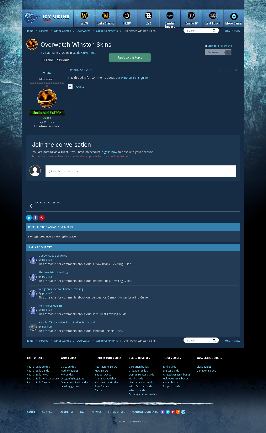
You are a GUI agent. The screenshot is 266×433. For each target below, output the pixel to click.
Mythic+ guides (69, 370)
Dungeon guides (206, 370)
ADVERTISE (66, 412)
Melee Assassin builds (175, 378)
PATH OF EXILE (35, 358)
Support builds (171, 386)
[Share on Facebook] (35, 218)
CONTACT (48, 412)
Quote (80, 86)
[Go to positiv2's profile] (33, 260)
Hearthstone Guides (106, 382)
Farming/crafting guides (143, 394)
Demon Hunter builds (141, 374)
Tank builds (169, 366)
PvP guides (67, 374)
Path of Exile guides (38, 366)
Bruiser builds (171, 370)
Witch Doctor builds (140, 386)
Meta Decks (101, 370)
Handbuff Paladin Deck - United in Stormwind (66, 322)
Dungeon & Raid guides (75, 382)
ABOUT (31, 412)
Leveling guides (70, 386)
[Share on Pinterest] (42, 218)
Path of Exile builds (38, 370)
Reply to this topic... (66, 171)
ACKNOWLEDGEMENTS (145, 412)
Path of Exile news (37, 374)
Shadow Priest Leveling (53, 272)
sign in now (109, 152)
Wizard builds (137, 390)
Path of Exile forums (38, 382)
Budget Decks (103, 374)
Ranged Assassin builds (176, 374)
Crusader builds (138, 370)
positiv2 (47, 260)
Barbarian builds (139, 366)
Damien (47, 326)
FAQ (82, 412)
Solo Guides (102, 386)
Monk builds (136, 378)
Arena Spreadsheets (107, 378)
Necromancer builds (141, 382)
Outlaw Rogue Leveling (52, 255)
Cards (98, 390)
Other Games (64, 31)
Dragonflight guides (72, 378)
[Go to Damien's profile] (33, 327)
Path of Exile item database (43, 378)
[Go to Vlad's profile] (32, 44)
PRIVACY (96, 412)
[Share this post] (235, 70)
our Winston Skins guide (132, 78)
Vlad (47, 53)
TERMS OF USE (116, 412)
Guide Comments (108, 31)
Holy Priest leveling (50, 305)
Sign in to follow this (220, 46)
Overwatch (85, 31)
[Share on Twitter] (29, 218)
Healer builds (171, 382)
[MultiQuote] (70, 86)
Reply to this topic (130, 57)
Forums (45, 31)
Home (31, 31)
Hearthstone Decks (106, 366)
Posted (80, 70)
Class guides (68, 366)
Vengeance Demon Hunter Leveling (60, 289)
